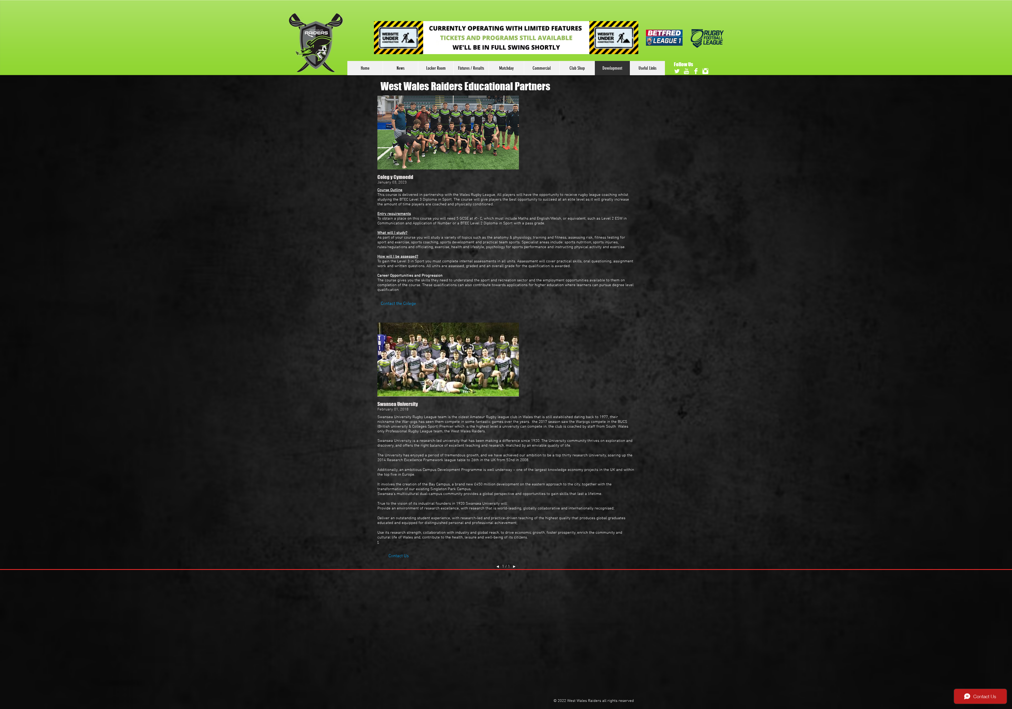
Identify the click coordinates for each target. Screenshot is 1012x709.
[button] (398, 304)
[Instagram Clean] (705, 71)
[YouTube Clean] (686, 71)
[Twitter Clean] (677, 71)
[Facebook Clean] (696, 71)
